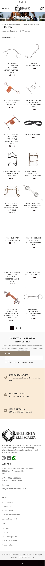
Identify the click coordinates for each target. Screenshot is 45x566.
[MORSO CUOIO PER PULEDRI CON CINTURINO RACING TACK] (33, 192)
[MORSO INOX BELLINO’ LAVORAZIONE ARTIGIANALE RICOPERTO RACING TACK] (12, 261)
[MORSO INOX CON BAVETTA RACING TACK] (33, 261)
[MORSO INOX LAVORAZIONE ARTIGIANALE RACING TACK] (33, 297)
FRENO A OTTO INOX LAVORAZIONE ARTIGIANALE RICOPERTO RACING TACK (12, 139)
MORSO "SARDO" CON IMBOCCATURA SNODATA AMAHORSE (33, 173)
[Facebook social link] (19, 2)
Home (4, 24)
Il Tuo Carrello (7, 511)
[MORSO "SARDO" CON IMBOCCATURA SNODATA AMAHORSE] (33, 159)
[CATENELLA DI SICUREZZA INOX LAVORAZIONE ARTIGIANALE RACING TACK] (12, 52)
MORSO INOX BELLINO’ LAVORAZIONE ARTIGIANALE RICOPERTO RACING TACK (12, 276)
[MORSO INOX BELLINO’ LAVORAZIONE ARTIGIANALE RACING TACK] (33, 226)
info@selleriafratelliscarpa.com (14, 489)
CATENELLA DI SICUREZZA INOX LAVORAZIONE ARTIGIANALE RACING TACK (11, 68)
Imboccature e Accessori (31, 24)
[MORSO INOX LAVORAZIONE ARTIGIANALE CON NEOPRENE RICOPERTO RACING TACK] (12, 297)
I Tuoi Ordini (6, 506)
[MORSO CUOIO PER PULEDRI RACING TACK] (12, 226)
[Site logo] (23, 8)
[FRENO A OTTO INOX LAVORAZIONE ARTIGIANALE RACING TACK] (33, 88)
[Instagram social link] (22, 2)
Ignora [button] (41, 563)
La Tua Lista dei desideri (11, 515)
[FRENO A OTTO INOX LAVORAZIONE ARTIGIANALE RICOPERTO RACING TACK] (12, 123)
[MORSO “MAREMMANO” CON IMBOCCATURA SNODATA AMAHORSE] (12, 159)
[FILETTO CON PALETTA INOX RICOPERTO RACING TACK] (12, 88)
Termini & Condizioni (9, 541)
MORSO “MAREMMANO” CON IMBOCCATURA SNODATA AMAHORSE (12, 173)
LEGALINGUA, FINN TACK (33, 135)
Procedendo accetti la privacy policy (20, 362)
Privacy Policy (7, 545)
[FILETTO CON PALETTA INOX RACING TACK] (33, 52)
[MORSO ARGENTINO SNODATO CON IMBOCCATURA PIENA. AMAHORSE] (12, 192)
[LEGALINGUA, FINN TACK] (33, 123)
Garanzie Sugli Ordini (10, 537)
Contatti (5, 532)
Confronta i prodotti (9, 519)
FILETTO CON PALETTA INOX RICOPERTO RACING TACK (12, 102)
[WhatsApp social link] (25, 2)
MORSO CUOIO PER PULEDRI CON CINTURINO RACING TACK (33, 206)
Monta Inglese (14, 24)
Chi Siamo (5, 528)
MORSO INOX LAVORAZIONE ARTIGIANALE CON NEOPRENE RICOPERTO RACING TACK (12, 313)
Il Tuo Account (7, 502)
